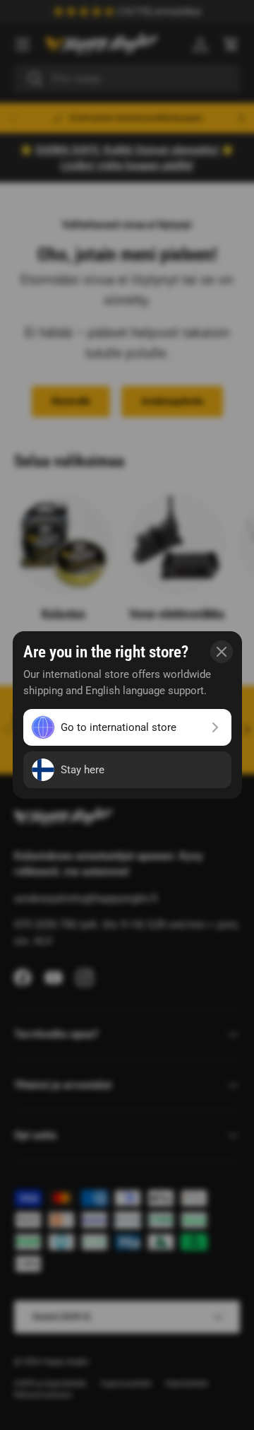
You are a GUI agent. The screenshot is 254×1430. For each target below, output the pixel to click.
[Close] (221, 651)
